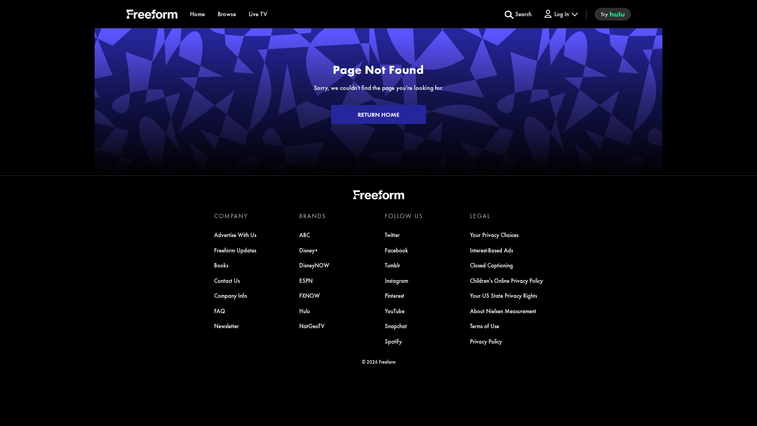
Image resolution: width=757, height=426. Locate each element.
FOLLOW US (404, 215)
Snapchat (396, 326)
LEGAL (480, 215)
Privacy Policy (486, 341)
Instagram (396, 280)
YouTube (395, 311)
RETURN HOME (378, 114)
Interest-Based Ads (491, 250)
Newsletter (226, 326)
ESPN (306, 280)
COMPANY (231, 215)
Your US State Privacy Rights (503, 295)
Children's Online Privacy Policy (506, 280)
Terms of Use (484, 326)
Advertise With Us (235, 235)
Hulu (304, 311)
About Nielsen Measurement (503, 311)
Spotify (393, 341)
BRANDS (312, 215)
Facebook (396, 250)
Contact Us (227, 280)
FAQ (219, 311)
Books (221, 265)
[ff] (151, 15)
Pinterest (394, 295)
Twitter (392, 235)
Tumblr (392, 265)
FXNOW (309, 295)
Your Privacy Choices (494, 235)
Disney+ (308, 250)
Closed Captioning (491, 265)
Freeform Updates (235, 250)
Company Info (230, 295)
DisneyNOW (314, 265)
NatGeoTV (311, 326)
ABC (304, 235)
